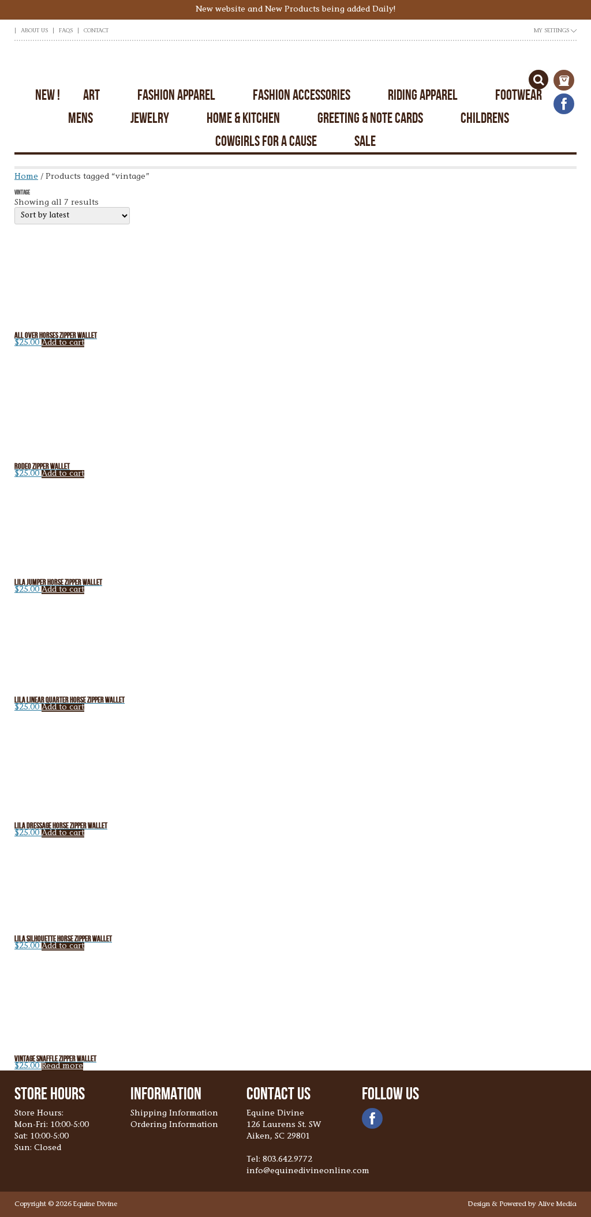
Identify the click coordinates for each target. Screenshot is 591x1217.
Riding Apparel (423, 95)
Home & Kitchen (243, 118)
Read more (62, 1066)
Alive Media (557, 1204)
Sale (365, 141)
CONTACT (96, 31)
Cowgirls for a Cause (266, 141)
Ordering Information (174, 1125)
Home (26, 177)
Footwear (518, 95)
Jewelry (149, 118)
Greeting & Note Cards (370, 118)
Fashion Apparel (176, 95)
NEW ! (47, 95)
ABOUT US (34, 31)
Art (91, 95)
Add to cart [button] (63, 343)
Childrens (485, 118)
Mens (80, 118)
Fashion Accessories (301, 95)
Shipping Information (174, 1114)
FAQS (66, 31)
